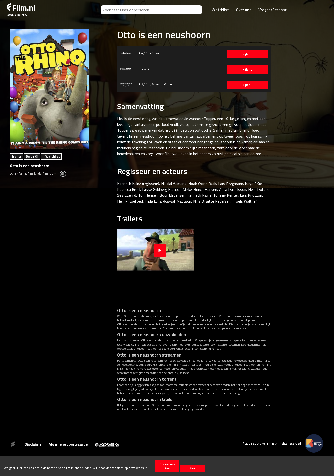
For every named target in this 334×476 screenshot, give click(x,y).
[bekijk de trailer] (160, 249)
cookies (28, 468)
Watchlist (220, 9)
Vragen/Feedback (273, 9)
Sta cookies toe (167, 466)
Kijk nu (247, 54)
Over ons (243, 9)
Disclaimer (34, 444)
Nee (192, 468)
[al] (64, 173)
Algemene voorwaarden (69, 444)
